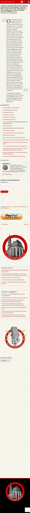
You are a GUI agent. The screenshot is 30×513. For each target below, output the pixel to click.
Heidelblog (5, 13)
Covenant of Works (16, 206)
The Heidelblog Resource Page (10, 110)
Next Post (26, 224)
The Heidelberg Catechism (9, 119)
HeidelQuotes (23, 206)
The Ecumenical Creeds (8, 114)
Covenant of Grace (9, 206)
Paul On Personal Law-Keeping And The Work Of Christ (16, 139)
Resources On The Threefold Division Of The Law (14, 156)
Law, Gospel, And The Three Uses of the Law (13, 132)
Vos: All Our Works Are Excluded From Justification (15, 146)
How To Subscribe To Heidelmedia (11, 107)
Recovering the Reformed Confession (11, 121)
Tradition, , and (13, 279)
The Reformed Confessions (9, 117)
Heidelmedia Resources (8, 112)
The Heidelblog (8, 2)
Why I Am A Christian (8, 125)
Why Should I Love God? (8, 130)
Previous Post (4, 224)
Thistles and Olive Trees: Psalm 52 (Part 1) (11, 277)
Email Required (4, 182)
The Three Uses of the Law (9, 135)
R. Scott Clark (5, 303)
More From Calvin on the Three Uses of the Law (14, 137)
